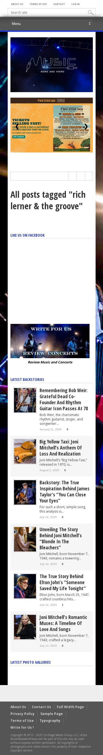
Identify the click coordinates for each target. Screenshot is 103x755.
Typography (50, 720)
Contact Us (41, 707)
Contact (59, 3)
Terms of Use (38, 3)
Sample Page (51, 713)
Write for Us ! (22, 727)
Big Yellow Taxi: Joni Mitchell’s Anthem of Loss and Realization (61, 448)
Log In (75, 3)
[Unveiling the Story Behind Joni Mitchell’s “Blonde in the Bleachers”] (25, 539)
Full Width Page (70, 707)
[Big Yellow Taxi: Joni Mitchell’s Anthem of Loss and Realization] (25, 451)
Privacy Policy (22, 713)
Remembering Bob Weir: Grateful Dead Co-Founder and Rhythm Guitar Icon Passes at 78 (64, 399)
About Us (17, 3)
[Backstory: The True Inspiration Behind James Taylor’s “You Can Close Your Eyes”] (25, 492)
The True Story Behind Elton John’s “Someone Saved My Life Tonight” (63, 582)
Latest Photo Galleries (30, 662)
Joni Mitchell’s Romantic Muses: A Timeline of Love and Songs (63, 623)
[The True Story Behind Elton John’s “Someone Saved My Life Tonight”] (25, 586)
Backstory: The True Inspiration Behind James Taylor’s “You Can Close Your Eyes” (65, 491)
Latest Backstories (27, 379)
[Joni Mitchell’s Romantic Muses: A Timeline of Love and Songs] (25, 626)
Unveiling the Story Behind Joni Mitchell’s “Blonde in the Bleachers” (61, 538)
